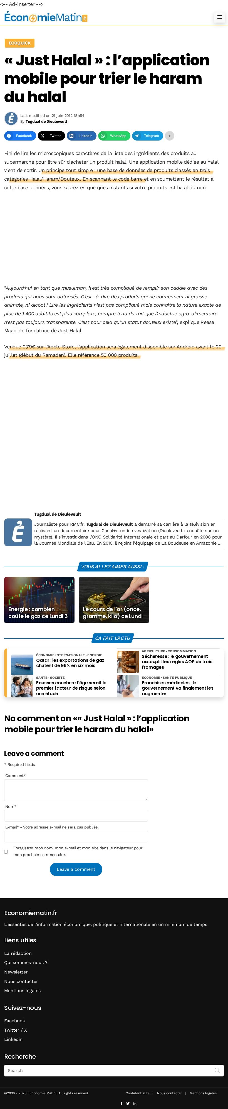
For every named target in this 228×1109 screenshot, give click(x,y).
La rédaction (18, 953)
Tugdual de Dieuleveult (57, 514)
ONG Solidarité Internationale (122, 537)
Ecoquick (20, 43)
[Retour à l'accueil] (103, 17)
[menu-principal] (219, 17)
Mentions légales (22, 990)
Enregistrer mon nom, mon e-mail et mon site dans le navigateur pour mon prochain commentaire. (78, 851)
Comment (15, 775)
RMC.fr (76, 524)
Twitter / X (15, 1030)
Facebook (14, 1020)
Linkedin (13, 1039)
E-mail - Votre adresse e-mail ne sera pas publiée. (51, 827)
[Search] (217, 1070)
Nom (10, 806)
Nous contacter (21, 981)
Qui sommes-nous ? (26, 962)
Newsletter (16, 972)
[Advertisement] (114, 238)
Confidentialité (138, 1093)
